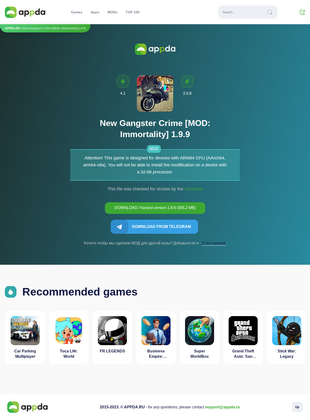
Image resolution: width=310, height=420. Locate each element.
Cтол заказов (214, 243)
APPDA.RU (12, 28)
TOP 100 (133, 12)
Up (297, 407)
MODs (112, 12)
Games (76, 12)
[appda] (25, 12)
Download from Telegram (161, 227)
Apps (95, 12)
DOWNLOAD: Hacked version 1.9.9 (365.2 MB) (155, 208)
